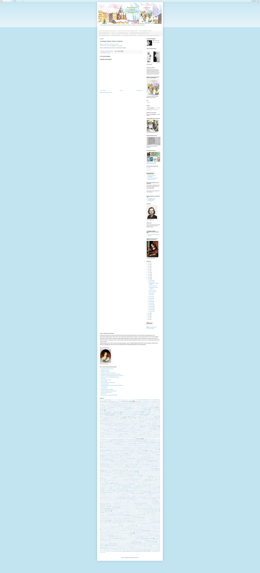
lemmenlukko (131, 473)
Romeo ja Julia (125, 513)
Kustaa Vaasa (136, 468)
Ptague (153, 506)
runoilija (122, 514)
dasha (109, 423)
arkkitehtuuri (146, 409)
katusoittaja (123, 457)
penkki (131, 500)
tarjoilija (151, 529)
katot (102, 457)
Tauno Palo (106, 530)
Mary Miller (141, 482)
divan (151, 423)
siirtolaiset (135, 517)
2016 (149, 271)
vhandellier (157, 543)
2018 (149, 267)
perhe (134, 500)
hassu (153, 436)
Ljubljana (151, 474)
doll (105, 424)
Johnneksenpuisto (144, 449)
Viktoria (151, 544)
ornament (137, 496)
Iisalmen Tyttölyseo (153, 445)
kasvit (131, 456)
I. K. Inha (140, 444)
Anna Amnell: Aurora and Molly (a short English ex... (149, 35)
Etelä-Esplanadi (118, 430)
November (136, 492)
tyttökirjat (110, 536)
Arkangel (131, 409)
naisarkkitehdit (117, 490)
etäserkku (133, 430)
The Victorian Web (104, 386)
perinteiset (157, 500)
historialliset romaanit (141, 441)
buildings (150, 419)
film (146, 431)
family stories (113, 431)
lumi (100, 477)
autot (127, 416)
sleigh (128, 520)
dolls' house (112, 424)
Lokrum (118, 475)
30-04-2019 (110, 403)
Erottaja (141, 429)
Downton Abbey (151, 293)
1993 (142, 402)
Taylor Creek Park (116, 530)
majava (124, 480)
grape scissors (103, 435)
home (119, 442)
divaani (147, 423)
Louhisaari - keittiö (152, 290)
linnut (137, 474)
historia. (114, 441)
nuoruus (115, 493)
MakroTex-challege (103, 481)
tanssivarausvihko (114, 529)
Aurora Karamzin (117, 414)
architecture (126, 409)
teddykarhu (128, 530)
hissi (158, 440)
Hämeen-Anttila (112, 444)
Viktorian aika (103, 545)
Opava (105, 496)
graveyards (115, 435)
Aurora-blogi (151, 414)
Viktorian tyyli (110, 545)
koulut (106, 466)
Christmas (140, 421)
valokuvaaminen (102, 540)
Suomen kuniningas (117, 524)
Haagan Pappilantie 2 (128, 435)
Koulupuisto (102, 466)
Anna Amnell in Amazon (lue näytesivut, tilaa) (127, 30)
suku (110, 523)
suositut (134, 525)
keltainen (142, 458)
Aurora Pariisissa (130, 414)
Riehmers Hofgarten (138, 512)
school (114, 516)
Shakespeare (106, 517)
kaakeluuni (101, 452)
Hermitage (101, 440)
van (143, 540)
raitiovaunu (157, 509)
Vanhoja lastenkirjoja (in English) (107, 389)
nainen (112, 490)
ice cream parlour (150, 444)
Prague (104, 506)
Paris (108, 499)
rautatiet (101, 512)
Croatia (155, 422)
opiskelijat (120, 496)
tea (120, 530)
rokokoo (106, 513)
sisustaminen (103, 520)
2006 (149, 319)
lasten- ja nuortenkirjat (133, 472)
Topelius (116, 532)
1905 (147, 401)
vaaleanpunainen (105, 539)
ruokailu (143, 514)
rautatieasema (156, 511)
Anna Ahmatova (146, 407)
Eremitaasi (113, 429)
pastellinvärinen (149, 499)
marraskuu (119, 482)
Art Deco (155, 409)
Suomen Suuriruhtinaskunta (142, 524)
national (101, 491)
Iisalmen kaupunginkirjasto (124, 445)
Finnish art (157, 431)
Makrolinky (153, 480)
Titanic (101, 532)
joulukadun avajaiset (113, 450)
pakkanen (146, 497)
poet (128, 504)
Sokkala (102, 521)
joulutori (136, 450)
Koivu (123, 464)
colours (124, 422)
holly (116, 442)
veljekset (127, 543)
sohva (146, 520)
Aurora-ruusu (137, 415)
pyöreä (132, 508)
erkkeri (123, 429)
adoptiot (124, 403)
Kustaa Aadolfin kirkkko (129, 468)
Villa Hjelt (123, 545)
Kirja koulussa (149, 459)
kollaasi (130, 464)
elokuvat (114, 428)
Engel (149, 428)
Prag (100, 506)
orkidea (133, 496)
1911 (100, 402)
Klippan (101, 464)
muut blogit (120, 489)
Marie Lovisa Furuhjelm (103, 482)
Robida (102, 513)
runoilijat (126, 514)
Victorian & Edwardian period (106, 392)
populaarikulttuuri (117, 505)
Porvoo (138, 505)
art (151, 409)
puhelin (101, 507)
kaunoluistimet (134, 457)
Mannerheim (117, 481)
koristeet (148, 464)
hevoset (130, 440)
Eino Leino (131, 427)
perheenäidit (139, 500)
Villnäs (126, 546)
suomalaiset (148, 523)
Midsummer (111, 484)
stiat (128, 522)
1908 (153, 401)
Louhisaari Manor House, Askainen (105, 45)
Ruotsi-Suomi (157, 514)
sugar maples (102, 523)
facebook (158, 430)
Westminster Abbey (137, 547)
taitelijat (147, 528)
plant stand (121, 504)
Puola (136, 507)
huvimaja (147, 443)
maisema (110, 480)
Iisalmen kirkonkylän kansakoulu (135, 445)
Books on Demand (120, 419)
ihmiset (101, 445)
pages (119, 497)
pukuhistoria (115, 507)
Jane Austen (103, 378)
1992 (139, 402)
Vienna (115, 544)
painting (122, 497)
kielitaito (132, 459)
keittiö (127, 458)
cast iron (144, 420)
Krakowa (119, 466)
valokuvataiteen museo (115, 540)
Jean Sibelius (122, 449)
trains (151, 532)
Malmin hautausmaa (111, 481)
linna (128, 474)
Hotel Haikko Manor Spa (146, 442)
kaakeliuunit (157, 451)
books (115, 419)
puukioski (156, 507)
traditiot (148, 532)
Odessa (128, 493)
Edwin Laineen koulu (103, 427)
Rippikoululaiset (149, 512)
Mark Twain (114, 482)
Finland (149, 431)
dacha (105, 423)
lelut (126, 473)
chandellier (113, 421)
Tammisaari (103, 529)
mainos (106, 480)
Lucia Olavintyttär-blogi (110, 476)
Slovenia (132, 520)
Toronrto (127, 532)
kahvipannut (136, 452)
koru (118, 465)
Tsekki (132, 533)
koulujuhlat (150, 465)
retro (122, 512)
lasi (117, 472)
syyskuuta (151, 298)
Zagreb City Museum (132, 551)
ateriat (144, 410)
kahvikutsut (123, 452)
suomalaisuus (154, 523)
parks (114, 499)
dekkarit (120, 423)
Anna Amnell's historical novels (129, 35)
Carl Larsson (117, 420)
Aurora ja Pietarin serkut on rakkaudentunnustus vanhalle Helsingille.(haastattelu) (135, 413)
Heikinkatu (133, 437)
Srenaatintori (143, 521)
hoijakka (109, 442)
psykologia (149, 506)
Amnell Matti (128, 407)
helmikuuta (151, 309)
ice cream (144, 444)
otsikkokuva (103, 497)
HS (101, 443)
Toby (104, 532)
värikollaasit (108, 547)
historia (109, 441)
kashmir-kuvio (123, 456)
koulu (147, 465)
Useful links (153, 537)
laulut (101, 473)
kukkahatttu (138, 466)
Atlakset (147, 410)
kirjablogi (127, 460)
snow (140, 520)
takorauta (150, 528)
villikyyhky (157, 545)
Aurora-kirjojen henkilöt (125, 415)
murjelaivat (101, 488)
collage (111, 422)
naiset (129, 490)
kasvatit (128, 456)
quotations (125, 509)
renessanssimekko (113, 512)
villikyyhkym (101, 546)
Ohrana (132, 493)
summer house (134, 523)
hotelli (152, 442)
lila (107, 474)
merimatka (157, 483)
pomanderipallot (107, 505)
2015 (149, 272)
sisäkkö (113, 520)
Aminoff (115, 407)
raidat (142, 509)
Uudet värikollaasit (112, 538)
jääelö (134, 451)
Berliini (122, 417)
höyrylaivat (136, 444)
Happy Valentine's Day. (141, 436)
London (127, 475)
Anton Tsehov (116, 409)
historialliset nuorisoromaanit (121, 441)
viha (121, 544)
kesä (110, 459)
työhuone (118, 536)
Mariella (110, 482)
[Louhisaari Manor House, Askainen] (109, 44)
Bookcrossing (110, 419)
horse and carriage (127, 442)
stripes (144, 522)
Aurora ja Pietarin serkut (114, 413)
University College (139, 537)
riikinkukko (144, 512)
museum (121, 488)
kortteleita (114, 465)
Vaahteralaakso (137, 538)
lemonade (135, 473)
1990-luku (132, 402)
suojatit (143, 523)
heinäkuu (138, 437)
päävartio (113, 509)
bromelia (143, 419)
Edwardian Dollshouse (105, 370)
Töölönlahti (157, 536)
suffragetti (157, 522)
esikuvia (157, 429)
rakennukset (107, 511)
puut (159, 507)
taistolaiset (131, 528)
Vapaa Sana (105, 543)
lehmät (114, 473)
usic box (158, 537)
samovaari (137, 515)
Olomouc (152, 493)
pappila (144, 498)
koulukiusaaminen (156, 465)
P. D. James (114, 497)
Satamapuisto (157, 515)
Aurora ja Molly (103, 413)
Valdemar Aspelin (140, 539)
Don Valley (122, 424)
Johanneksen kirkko (128, 449)
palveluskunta (128, 498)
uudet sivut (106, 538)
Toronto (131, 532)
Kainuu (147, 452)
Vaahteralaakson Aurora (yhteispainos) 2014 (139, 33)
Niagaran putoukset (135, 491)
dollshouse (117, 424)
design (128, 423)
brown (147, 419)
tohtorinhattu (108, 532)
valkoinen (145, 539)
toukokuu (143, 532)
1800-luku (142, 399)
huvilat (143, 443)
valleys (155, 539)
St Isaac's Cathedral (149, 521)
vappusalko (114, 543)
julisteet (125, 451)
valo (158, 539)
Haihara (151, 435)
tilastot (150, 531)
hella (154, 437)
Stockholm (131, 522)
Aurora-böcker (102, 415)
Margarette (157, 481)
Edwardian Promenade (105, 371)
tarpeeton (101, 530)
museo (109, 488)
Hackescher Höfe (146, 435)
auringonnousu (156, 410)
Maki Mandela (133, 480)
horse (122, 442)
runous (136, 514)
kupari (124, 468)
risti (159, 512)
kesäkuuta (151, 303)
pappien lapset (139, 498)
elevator (151, 427)
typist (102, 536)
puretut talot (140, 507)
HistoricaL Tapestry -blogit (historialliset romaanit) (110, 377)
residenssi (119, 512)
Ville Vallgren (148, 545)
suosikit (130, 525)
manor (135, 481)
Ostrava (148, 496)
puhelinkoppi (106, 507)
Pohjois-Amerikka (142, 504)
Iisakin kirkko (116, 445)
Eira (141, 427)
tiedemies (139, 531)
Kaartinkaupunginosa (108, 452)
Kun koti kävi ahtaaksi (145, 467)
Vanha (146, 540)
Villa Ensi (119, 545)
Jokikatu (150, 449)
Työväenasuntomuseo (124, 536)
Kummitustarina (137, 467)
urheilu (144, 537)
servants (151, 516)
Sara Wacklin (147, 515)
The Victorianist (104, 388)
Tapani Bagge (125, 529)
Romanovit (114, 513)
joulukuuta (151, 280)
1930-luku (115, 402)
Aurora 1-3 (146, 412)
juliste (122, 451)
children (131, 421)
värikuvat (112, 547)
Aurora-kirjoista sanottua (104, 35)
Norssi (118, 492)
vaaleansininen (112, 539)
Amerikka (111, 407)
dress (156, 424)
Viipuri (147, 544)
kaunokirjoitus (128, 457)
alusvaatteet (102, 407)
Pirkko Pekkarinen (103, 504)
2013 (149, 275)
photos (127, 501)
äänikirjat (154, 551)
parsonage (117, 499)
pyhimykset (120, 508)
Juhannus (101, 451)
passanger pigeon (131, 499)
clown (103, 422)
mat (145, 482)
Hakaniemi (105, 436)
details (134, 423)
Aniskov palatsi (140, 407)
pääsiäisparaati (102, 509)
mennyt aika (153, 483)
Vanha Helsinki (151, 294)
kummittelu (119, 467)
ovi (106, 497)
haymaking (122, 437)
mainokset (102, 480)
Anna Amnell (117, 45)
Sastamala (152, 515)
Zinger (151, 551)
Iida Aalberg (105, 445)
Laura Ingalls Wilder (106, 473)
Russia (105, 515)
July (128, 451)
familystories (119, 431)
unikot (128, 537)
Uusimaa (127, 538)
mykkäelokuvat (148, 489)
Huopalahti (128, 443)
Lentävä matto (152, 473)
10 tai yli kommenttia (104, 399)
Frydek (142, 432)
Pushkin (149, 507)
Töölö (137, 536)
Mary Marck (131, 482)
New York (116, 491)
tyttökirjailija (105, 536)
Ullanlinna (120, 537)
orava (124, 496)
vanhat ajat (137, 542)
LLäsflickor (156, 474)
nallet (147, 490)
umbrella (124, 537)
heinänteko (142, 437)
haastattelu (135, 435)
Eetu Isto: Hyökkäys (115, 427)
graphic (108, 435)
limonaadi (116, 474)
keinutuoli (120, 458)
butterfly (159, 419)
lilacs (110, 474)
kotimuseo (134, 465)
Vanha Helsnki (157, 540)
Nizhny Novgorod (153, 491)
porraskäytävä (124, 505)
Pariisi (152, 498)
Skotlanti (122, 520)
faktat (105, 431)
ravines (105, 512)
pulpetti (128, 507)
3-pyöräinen (106, 403)
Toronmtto (123, 532)
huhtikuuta (151, 306)
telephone (155, 530)
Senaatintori (134, 516)
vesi (153, 543)
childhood (127, 421)
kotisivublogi (139, 465)
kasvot (135, 456)
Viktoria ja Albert (156, 544)
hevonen (111, 440)
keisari (124, 458)
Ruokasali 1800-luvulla (153, 285)
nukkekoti (152, 492)
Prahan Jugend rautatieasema (116, 506)
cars (140, 420)
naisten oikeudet (139, 490)
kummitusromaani (131, 467)
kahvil (128, 452)
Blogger (137, 557)
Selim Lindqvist (128, 516)
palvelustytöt (134, 498)
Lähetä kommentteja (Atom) (107, 92)
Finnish (153, 431)
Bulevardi (154, 419)
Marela (144, 481)
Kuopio (120, 468)
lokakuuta (151, 296)
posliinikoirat (148, 505)
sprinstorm (137, 521)
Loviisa (147, 475)
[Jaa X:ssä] (120, 51)
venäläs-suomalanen (148, 543)
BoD (106, 419)
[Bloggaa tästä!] (119, 51)
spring (134, 521)
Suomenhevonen (150, 524)
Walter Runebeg (118, 547)
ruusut (108, 515)
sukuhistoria (114, 523)
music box (147, 488)
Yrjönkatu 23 (110, 551)
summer (129, 523)
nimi (142, 491)
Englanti (153, 428)
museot (117, 488)
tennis (159, 530)
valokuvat (108, 540)
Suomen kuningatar (109, 524)
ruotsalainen (148, 514)
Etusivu (113, 33)
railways (152, 509)
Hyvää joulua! (106, 444)
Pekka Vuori (119, 500)
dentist (124, 423)
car (109, 420)
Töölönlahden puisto (143, 536)
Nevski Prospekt (110, 491)
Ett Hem (129, 430)
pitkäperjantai (111, 504)
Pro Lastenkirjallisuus (143, 506)
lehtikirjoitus (123, 473)
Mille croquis (136, 484)
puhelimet (157, 506)
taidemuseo (120, 528)
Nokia (101, 492)
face (155, 430)
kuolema (116, 468)
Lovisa (150, 475)
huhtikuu (105, 443)
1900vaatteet (137, 401)
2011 (149, 278)
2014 (149, 274)
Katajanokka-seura (151, 456)
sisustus (108, 520)
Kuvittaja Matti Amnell (116, 35)
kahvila (131, 452)
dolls (108, 424)
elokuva (110, 428)
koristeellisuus (143, 464)
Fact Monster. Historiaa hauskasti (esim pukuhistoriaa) (111, 374)
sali (133, 515)
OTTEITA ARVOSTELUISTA (153, 178)
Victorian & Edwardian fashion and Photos (108, 390)
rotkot (146, 513)
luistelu (126, 476)
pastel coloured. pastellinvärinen (140, 499)
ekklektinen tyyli (146, 427)
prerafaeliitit (124, 506)
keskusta (101, 459)
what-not (147, 547)
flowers (132, 432)
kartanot (104, 456)
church (154, 421)
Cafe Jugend (106, 420)
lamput (105, 52)
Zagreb (125, 551)
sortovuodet (107, 521)
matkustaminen (102, 483)
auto (123, 416)
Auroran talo (116, 416)
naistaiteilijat (133, 490)
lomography (123, 475)
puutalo (102, 508)
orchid (127, 496)
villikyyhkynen (107, 546)
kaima (140, 452)
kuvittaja (154, 468)
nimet (140, 491)
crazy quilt (151, 422)
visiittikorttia (145, 546)
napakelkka (151, 490)
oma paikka (157, 493)
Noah (158, 491)
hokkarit (113, 442)
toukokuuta (151, 304)
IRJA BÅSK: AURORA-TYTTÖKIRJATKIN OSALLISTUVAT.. (152, 199)
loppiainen (134, 475)
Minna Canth (152, 484)
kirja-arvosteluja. (116, 460)
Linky (126, 474)
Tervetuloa (111, 531)
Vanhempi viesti (139, 90)
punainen (132, 507)
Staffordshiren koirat (116, 522)
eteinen (113, 430)
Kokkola (126, 464)
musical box (152, 488)
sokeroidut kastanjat (157, 520)
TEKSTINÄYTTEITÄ (151, 179)
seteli (155, 516)
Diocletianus (143, 423)
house (155, 442)
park (111, 499)
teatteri (124, 530)
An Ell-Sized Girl (134, 407)
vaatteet (122, 539)
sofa (142, 520)
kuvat (148, 468)
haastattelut (140, 435)
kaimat (143, 452)
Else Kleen (118, 428)
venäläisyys (142, 543)
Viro (141, 546)
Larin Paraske (113, 472)
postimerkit (157, 505)
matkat (153, 482)
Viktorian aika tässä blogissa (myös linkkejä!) (109, 395)
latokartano (154, 472)
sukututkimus (119, 523)
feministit (141, 431)
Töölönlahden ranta (151, 536)
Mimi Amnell (141, 484)
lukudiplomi (144, 476)
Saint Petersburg (125, 515)
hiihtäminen (154, 440)
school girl (117, 516)
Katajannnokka (139, 456)
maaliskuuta (151, 307)
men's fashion (147, 483)
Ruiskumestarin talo (103, 514)
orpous (141, 496)
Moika (128, 485)
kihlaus (135, 459)
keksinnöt (131, 458)
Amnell (119, 407)
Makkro (138, 480)
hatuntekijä (101, 437)
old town (144, 493)
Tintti (158, 531)
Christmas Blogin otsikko (147, 421)
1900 (120, 401)
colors (118, 422)
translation (157, 532)
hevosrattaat (143, 440)
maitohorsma (115, 480)
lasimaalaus (121, 472)
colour (121, 422)
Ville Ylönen (153, 545)
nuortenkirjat (111, 493)
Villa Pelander (142, 545)
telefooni (151, 530)
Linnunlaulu (133, 474)
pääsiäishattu (150, 508)
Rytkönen (111, 515)
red (108, 512)
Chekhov (123, 421)
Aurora (107, 412)
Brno (139, 419)
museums (138, 488)
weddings (131, 547)
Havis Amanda (112, 437)
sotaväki (112, 521)
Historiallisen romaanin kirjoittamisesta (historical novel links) (112, 375)
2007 (149, 317)
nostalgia (131, 492)
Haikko (155, 435)
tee (131, 530)
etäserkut (138, 430)
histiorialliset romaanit (103, 441)
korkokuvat (110, 465)
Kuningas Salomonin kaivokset (104, 468)
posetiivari (143, 505)
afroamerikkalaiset (143, 403)
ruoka (139, 514)
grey (123, 435)
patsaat (154, 499)
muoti (157, 486)
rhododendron (131, 512)
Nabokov (107, 490)
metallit (108, 484)
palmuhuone (112, 498)
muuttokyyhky (138, 489)
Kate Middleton (157, 456)
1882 (117, 401)
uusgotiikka (123, 538)
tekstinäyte (146, 530)
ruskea (101, 515)
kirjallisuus (154, 460)
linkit (120, 474)
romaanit (109, 513)
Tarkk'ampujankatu (156, 529)
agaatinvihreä (149, 403)
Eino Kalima (126, 427)
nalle (144, 490)
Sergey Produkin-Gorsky (145, 516)
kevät (121, 459)
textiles (115, 531)
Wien (158, 547)
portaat (128, 505)
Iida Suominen (111, 445)
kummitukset (124, 467)
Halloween (120, 436)
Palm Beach (107, 498)
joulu (157, 449)
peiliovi (112, 500)
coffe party (106, 422)
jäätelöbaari (141, 451)
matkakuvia (149, 482)
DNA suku (157, 423)
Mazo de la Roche (136, 483)
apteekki (121, 409)
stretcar (141, 522)
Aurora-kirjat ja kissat (116, 415)
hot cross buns (138, 442)
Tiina (147, 531)
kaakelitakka (146, 451)
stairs (121, 522)
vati (120, 543)
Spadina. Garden (104, 381)
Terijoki (107, 531)
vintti (132, 546)
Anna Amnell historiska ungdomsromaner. (118, 408)
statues (125, 522)
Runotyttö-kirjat (131, 514)
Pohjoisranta (149, 504)
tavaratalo (110, 530)
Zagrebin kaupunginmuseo (143, 551)
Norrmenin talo (113, 492)
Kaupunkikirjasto (107, 458)
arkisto (136, 409)
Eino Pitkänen (136, 427)
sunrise (139, 523)
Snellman (136, 520)
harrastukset (148, 436)
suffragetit (152, 522)
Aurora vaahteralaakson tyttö (141, 414)
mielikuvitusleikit (120, 484)
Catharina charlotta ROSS (153, 420)
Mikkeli (132, 484)
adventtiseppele (135, 403)
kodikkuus (111, 464)
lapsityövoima (103, 472)
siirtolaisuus (140, 517)
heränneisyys (106, 440)
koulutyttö (110, 466)
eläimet (123, 428)
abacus (120, 403)
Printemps (136, 506)
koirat (120, 464)
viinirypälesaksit (142, 544)
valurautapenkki (138, 540)
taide (112, 528)
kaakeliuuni (152, 451)
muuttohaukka (132, 489)
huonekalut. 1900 (123, 443)
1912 (103, 402)
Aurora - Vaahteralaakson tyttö (116, 412)
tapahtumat (120, 529)
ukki (110, 537)
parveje (122, 499)
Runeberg (108, 514)
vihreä (128, 544)
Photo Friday (117, 501)
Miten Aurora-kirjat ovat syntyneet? (120, 485)
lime (112, 474)
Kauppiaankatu (149, 457)
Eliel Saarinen (156, 427)
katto (104, 457)
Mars (123, 482)
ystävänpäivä (120, 551)
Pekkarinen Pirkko (125, 500)
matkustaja (157, 482)
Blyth (100, 419)
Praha (108, 506)
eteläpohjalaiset (124, 430)
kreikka (123, 466)
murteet (105, 488)
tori (119, 532)
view (118, 544)
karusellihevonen (117, 456)
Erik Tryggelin (118, 429)
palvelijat (123, 498)
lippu (140, 474)
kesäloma (117, 459)
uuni (118, 538)
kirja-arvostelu (102, 460)
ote (156, 496)
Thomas (135, 531)
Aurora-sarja (142, 415)
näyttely (124, 493)
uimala (101, 537)
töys (134, 536)
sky (125, 520)
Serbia (139, 516)
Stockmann (136, 522)
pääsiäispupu (108, 509)
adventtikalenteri (129, 403)
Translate (155, 109)
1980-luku (124, 402)
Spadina (116, 521)
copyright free (129, 422)
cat (147, 420)
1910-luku (157, 401)
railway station (146, 509)
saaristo (116, 515)
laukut (158, 472)
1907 (150, 401)
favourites (136, 431)
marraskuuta (151, 281)
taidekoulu (115, 528)
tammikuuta (151, 311)
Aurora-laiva (132, 415)
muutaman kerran (126, 489)
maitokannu (120, 480)
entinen (106, 429)
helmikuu (157, 437)
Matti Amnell (108, 483)
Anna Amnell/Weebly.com (104, 33)
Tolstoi (113, 532)
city (100, 422)
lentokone (147, 473)
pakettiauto (136, 497)
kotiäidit (143, 465)
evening (152, 430)
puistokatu (110, 507)
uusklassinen (132, 538)
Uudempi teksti (103, 90)
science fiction (122, 516)
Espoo (109, 430)
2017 (149, 269)
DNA (154, 423)
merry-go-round (102, 484)
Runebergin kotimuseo (115, 514)
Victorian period (106, 544)
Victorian (101, 544)
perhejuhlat (144, 500)
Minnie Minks (157, 484)
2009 (149, 314)
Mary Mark (136, 482)
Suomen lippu (133, 524)
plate (125, 504)
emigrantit (131, 428)
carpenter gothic (135, 420)
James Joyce (103, 449)
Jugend (143, 450)
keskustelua (106, 459)
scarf (105, 516)
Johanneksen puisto (136, 449)
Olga (148, 493)
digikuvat (138, 423)
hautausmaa (107, 437)
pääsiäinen (145, 508)
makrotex (157, 480)
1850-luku (113, 401)
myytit (101, 490)
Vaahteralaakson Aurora (147, 538)
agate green (155, 403)
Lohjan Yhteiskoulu (113, 475)
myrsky (153, 489)
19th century (149, 402)
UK (107, 537)
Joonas (153, 449)
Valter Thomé (128, 540)
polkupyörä (102, 505)
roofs (130, 513)
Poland (153, 504)
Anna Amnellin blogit (129, 408)
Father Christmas (131, 431)
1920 (106, 402)
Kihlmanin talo (140, 459)
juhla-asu (118, 451)
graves (111, 435)
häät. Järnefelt (126, 444)
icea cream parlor (156, 444)
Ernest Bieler (128, 429)
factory (102, 431)
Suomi (119, 525)
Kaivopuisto (154, 452)
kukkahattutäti (143, 466)
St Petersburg (155, 521)
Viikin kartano (136, 544)
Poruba (135, 505)
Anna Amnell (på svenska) (122, 33)
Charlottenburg (118, 421)
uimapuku (104, 537)
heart (129, 437)
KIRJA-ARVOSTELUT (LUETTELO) (152, 176)
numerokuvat (102, 493)
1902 (142, 401)
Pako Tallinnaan (151, 497)
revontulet (126, 512)
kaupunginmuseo (156, 457)
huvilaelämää (138, 443)
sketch (119, 520)
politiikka (157, 504)
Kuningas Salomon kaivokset (154, 467)
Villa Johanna (128, 545)
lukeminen (139, 476)
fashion (124, 431)
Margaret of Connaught (150, 481)
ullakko (117, 537)
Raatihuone (134, 509)
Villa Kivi (132, 545)
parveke (125, 499)
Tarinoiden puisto (145, 529)
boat (103, 419)
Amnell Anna (123, 407)
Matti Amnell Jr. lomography (123, 483)
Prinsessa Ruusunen (130, 506)
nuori (106, 493)
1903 (144, 401)
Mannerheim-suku (123, 481)
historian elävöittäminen (151, 441)
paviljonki (105, 500)
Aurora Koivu (124, 414)
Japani (113, 449)
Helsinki (138, 439)
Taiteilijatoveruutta (141, 528)
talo (154, 528)
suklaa (107, 523)
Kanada (125, 453)
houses (159, 442)
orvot (144, 496)
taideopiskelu (125, 528)
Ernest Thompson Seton (135, 429)
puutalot (106, 508)
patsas (158, 499)
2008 (149, 316)
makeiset (128, 480)
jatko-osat (116, 449)
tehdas (134, 530)
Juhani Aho (149, 450)
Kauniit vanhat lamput (153, 291)
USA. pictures (148, 537)
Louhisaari (108, 52)
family (109, 431)
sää (105, 528)
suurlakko (152, 525)
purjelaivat (145, 507)
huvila (133, 443)
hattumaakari (157, 436)
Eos (109, 429)
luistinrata (135, 476)
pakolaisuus (102, 498)
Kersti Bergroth (152, 458)
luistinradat (130, 476)
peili (108, 500)
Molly (137, 485)
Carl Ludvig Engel (123, 420)
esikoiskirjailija (152, 429)
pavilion (101, 500)
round (149, 513)
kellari (139, 458)
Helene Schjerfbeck (149, 437)
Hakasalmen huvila (111, 436)
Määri (104, 490)
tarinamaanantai (131, 529)
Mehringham (142, 483)
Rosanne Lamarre (135, 513)
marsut (127, 482)
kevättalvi (125, 459)
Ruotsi (152, 514)
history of (105, 442)
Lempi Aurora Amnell (141, 473)
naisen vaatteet (123, 490)
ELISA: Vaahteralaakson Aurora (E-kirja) (107, 30)
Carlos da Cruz (129, 420)
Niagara (129, 491)
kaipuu (150, 452)
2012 (149, 277)
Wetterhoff (143, 547)
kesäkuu (113, 459)
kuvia (151, 468)
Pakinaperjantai (141, 497)
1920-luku (110, 402)
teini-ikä (138, 530)
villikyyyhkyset (120, 546)
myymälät (157, 489)
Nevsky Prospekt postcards (106, 379)
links (122, 474)
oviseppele (109, 497)
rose (139, 513)
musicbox (157, 488)
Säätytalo (108, 528)
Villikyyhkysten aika (114, 546)
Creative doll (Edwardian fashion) (107, 368)
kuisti (130, 466)
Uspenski (101, 538)
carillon (113, 420)
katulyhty (118, 457)
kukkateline (148, 466)
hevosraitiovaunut (136, 440)
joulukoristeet (127, 450)
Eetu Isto (109, 427)
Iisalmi (159, 445)
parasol (148, 498)
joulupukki (132, 450)
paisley (126, 497)
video (112, 544)
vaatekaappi (118, 539)
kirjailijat (148, 460)
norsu (121, 492)
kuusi (145, 468)
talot (156, 528)
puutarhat (115, 508)
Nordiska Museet (106, 492)
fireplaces (101, 432)
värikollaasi (102, 547)
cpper (141, 422)
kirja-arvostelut (122, 460)
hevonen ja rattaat (117, 440)
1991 (136, 402)
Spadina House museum (123, 521)
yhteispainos (145, 550)
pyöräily (135, 508)
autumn (131, 416)
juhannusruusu (107, 451)
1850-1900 (108, 401)
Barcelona (156, 416)
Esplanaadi (105, 430)
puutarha (111, 508)
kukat (134, 466)
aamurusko (115, 403)
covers (138, 422)
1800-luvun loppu (150, 399)
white (151, 547)
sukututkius (125, 523)
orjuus (130, 496)
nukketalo (157, 492)
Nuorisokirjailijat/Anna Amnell (145, 30)
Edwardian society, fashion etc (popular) (108, 372)
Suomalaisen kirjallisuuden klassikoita (108, 382)
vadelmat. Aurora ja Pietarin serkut (130, 539)
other (159, 496)
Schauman (109, 516)
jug (139, 450)
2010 (149, 313)
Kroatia (127, 466)
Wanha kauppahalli (125, 547)
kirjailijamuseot (132, 460)
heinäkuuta (151, 301)
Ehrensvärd (121, 427)
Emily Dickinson (137, 428)
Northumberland (126, 492)
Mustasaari (111, 489)
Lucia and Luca (157, 475)
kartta (108, 456)
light (101, 474)
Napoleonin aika (156, 490)
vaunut (123, 543)
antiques (110, 409)
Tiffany (143, 531)
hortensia (133, 442)
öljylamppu (102, 552)
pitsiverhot (116, 504)
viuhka (149, 546)
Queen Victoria (119, 509)
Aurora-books (157, 414)
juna (130, 451)
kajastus (159, 452)
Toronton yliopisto (138, 532)
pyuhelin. (127, 508)
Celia (159, 420)
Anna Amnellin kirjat (137, 408)
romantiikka (119, 513)
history (101, 442)
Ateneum (139, 410)
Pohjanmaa (136, 504)
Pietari (154, 501)
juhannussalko (112, 451)
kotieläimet (129, 465)
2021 (149, 263)
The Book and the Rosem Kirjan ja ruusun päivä (125, 531)
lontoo (131, 475)
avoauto (138, 416)
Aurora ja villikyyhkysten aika (106, 414)
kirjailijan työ (138, 460)
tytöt (114, 536)
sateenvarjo (102, 516)
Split (130, 521)
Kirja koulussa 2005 (156, 459)
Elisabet (101, 428)
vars (118, 543)
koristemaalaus (153, 464)
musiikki (101, 489)
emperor (142, 428)
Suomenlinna (157, 524)
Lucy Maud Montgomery (120, 476)
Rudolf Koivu (157, 513)
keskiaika (157, 458)
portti (131, 505)
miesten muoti (127, 484)
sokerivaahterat (150, 520)
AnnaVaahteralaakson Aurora (150, 408)
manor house (139, 481)
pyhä (124, 508)
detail (131, 423)
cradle (144, 422)
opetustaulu (109, 496)
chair (106, 421)
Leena (111, 473)
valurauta (133, 540)
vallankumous (150, 539)
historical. (157, 441)
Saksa (131, 515)
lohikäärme (107, 475)
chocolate (135, 421)
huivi (108, 443)
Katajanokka (145, 456)
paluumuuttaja (118, 498)
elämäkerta (127, 428)
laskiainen (126, 472)
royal (152, 513)
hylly (155, 443)
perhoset (148, 500)
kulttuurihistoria (113, 467)
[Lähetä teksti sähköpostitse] (115, 51)
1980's (128, 402)
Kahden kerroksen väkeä (116, 452)
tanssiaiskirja (108, 529)
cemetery (102, 421)
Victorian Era (103, 393)
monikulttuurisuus (147, 485)
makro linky (142, 480)
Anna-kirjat (142, 408)
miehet (116, 484)
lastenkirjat (141, 472)
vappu (109, 543)
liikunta (105, 474)
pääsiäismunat (156, 508)
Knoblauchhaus (106, 464)
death (112, 423)
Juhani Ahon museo (156, 450)
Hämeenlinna (118, 444)
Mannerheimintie (130, 481)
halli (116, 436)
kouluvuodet (115, 466)
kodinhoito (116, 464)
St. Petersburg (108, 522)
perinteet (152, 500)
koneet (139, 464)
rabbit (139, 509)
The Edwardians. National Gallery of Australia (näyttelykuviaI (112, 385)
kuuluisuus (141, 468)
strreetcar (148, 522)
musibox (143, 488)
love (143, 475)
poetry (132, 504)
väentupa (157, 546)
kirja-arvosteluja (109, 460)
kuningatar (112, 468)
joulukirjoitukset (120, 450)
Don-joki (127, 424)
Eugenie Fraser (143, 430)
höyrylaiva (131, 444)
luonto (113, 477)
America (106, 407)
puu (152, 507)
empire (146, 428)
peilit (115, 500)
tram (154, 532)
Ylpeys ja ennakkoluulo (103, 551)
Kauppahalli (139, 457)
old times (139, 493)
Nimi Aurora (147, 491)
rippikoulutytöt (155, 512)
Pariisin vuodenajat (103, 499)
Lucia (153, 475)
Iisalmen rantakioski (145, 445)
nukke (143, 492)
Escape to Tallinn (146, 429)
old (135, 493)
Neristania (105, 491)
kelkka (136, 458)
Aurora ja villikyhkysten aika (154, 413)
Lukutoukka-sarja (156, 476)
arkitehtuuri (140, 409)
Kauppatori (144, 457)
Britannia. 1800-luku (134, 419)
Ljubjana (147, 474)
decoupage (116, 423)
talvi (159, 528)
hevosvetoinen (149, 440)
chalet (109, 421)
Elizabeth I (105, 428)
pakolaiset (157, 497)
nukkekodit (148, 492)
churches (157, 421)
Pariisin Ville (157, 498)
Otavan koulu (153, 496)
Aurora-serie (149, 415)
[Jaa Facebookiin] (121, 51)
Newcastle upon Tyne (122, 491)
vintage (129, 546)
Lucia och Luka (103, 476)
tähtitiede (131, 536)
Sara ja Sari (142, 515)
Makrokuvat (147, 480)
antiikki (102, 409)
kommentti (134, 464)
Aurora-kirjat (108, 415)
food (135, 432)
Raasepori (129, 509)
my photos (143, 489)
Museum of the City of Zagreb (129, 488)
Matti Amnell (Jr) (115, 483)
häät (122, 444)
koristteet (158, 464)
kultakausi (104, 467)
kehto (116, 458)
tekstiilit (141, 530)
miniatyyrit (146, 484)
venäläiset (136, 543)
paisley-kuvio (130, 497)
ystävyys (115, 551)
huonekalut (116, 443)
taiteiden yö (135, 528)
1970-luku (119, 402)
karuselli (111, 456)
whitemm (154, 547)
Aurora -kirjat (138, 412)
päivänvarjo (140, 508)
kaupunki (101, 458)
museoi (114, 488)
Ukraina (113, 537)
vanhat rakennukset (150, 542)
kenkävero (147, 458)
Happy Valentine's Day (132, 436)
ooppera (101, 496)
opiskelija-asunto (114, 496)
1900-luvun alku (126, 401)
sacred (120, 515)
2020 (149, 264)
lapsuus (108, 472)
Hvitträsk (151, 443)
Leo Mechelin (158, 473)
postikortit (153, 505)
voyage (153, 546)
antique (106, 409)
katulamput (113, 457)
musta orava (107, 489)
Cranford (147, 422)
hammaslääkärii (125, 436)
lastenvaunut (146, 472)
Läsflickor (150, 477)
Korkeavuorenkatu (104, 465)
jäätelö (137, 451)
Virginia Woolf (137, 546)
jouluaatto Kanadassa (104, 450)
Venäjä (131, 543)
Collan (114, 422)
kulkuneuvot (153, 466)
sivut (116, 520)
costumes (133, 422)
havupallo (117, 437)
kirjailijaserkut (143, 460)
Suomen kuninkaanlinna (126, 524)
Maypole (130, 483)
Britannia (128, 419)
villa (115, 545)
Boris (125, 419)
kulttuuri (108, 467)
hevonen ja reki (125, 440)
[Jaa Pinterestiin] (122, 51)
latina (150, 472)
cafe (101, 420)
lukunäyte (149, 476)
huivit (111, 443)
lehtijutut (118, 473)
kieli (128, 459)
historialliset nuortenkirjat (131, 441)
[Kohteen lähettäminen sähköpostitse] (117, 51)
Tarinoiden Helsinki (138, 529)
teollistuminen (103, 531)
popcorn (112, 505)
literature (143, 474)
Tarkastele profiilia (156, 42)
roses (143, 513)
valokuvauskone (122, 540)
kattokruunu (108, 457)
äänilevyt (158, 551)
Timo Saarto (154, 531)
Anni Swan (158, 408)
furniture (146, 432)
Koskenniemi (122, 465)
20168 (156, 402)
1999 (145, 402)
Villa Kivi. (137, 545)
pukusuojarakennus (123, 507)
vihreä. (131, 544)
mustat (116, 489)
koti (125, 465)
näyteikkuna (120, 493)
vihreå (124, 544)
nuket (140, 492)
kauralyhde (112, 458)
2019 (149, 266)
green (120, 435)
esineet (101, 430)
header (126, 437)
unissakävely (132, 537)
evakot (148, 430)
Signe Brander (127, 517)
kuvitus (159, 468)
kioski (145, 459)
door (134, 424)
